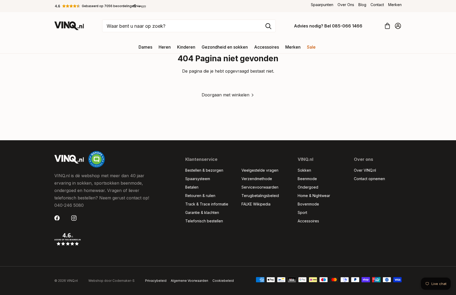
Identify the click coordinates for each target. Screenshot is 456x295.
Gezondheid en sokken (225, 47)
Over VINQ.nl (365, 170)
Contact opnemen (369, 178)
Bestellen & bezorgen (204, 170)
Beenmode (307, 178)
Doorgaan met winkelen (225, 94)
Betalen (191, 187)
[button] (100, 6)
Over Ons (346, 4)
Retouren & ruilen (200, 195)
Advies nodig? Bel (328, 26)
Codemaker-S (123, 281)
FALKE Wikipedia (255, 204)
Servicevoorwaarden (259, 187)
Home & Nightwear (314, 195)
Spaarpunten (322, 4)
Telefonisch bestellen (204, 221)
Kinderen (186, 47)
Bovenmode (308, 204)
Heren (165, 47)
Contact (377, 4)
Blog (362, 4)
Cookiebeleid (223, 281)
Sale (311, 47)
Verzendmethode (256, 178)
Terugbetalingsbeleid (260, 195)
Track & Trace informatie (206, 204)
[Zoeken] (268, 26)
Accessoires (266, 47)
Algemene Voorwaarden (189, 281)
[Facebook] (58, 218)
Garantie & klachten (202, 212)
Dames (145, 47)
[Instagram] (75, 218)
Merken (395, 4)
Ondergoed (308, 187)
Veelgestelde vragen (259, 170)
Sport (302, 212)
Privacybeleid (156, 281)
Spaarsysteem (197, 178)
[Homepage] (69, 25)
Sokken (304, 170)
